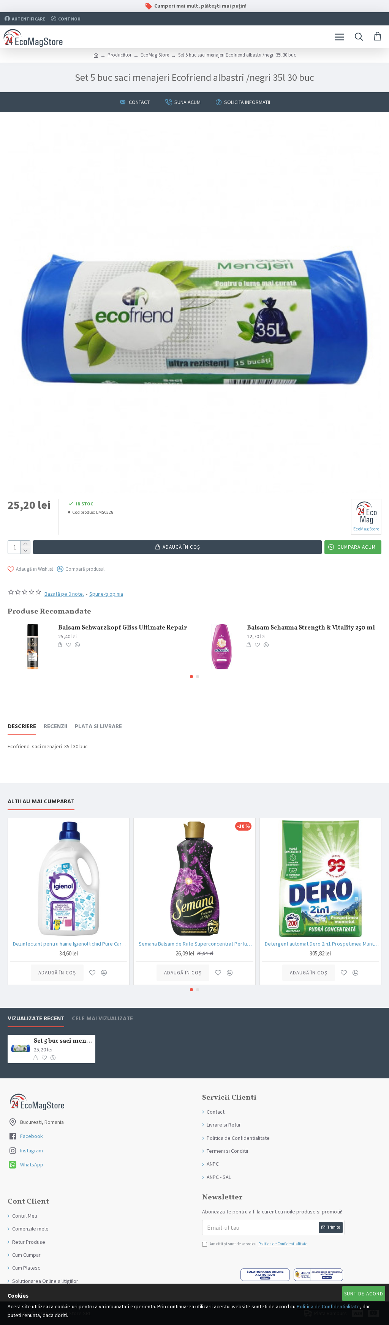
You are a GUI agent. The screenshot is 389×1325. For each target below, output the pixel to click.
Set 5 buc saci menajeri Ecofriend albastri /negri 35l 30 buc (63, 1041)
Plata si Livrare (98, 726)
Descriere (22, 726)
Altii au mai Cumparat (41, 802)
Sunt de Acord (363, 1293)
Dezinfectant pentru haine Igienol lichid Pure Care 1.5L (70, 943)
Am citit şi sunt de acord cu (258, 1243)
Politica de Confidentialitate (328, 1306)
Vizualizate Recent (36, 1019)
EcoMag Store (155, 55)
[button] (191, 676)
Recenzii (55, 726)
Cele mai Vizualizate (102, 1019)
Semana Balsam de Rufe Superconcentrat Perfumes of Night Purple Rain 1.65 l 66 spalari (196, 943)
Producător (119, 55)
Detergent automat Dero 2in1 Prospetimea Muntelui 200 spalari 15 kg (322, 943)
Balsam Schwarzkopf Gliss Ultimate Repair (122, 628)
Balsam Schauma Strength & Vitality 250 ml (311, 628)
